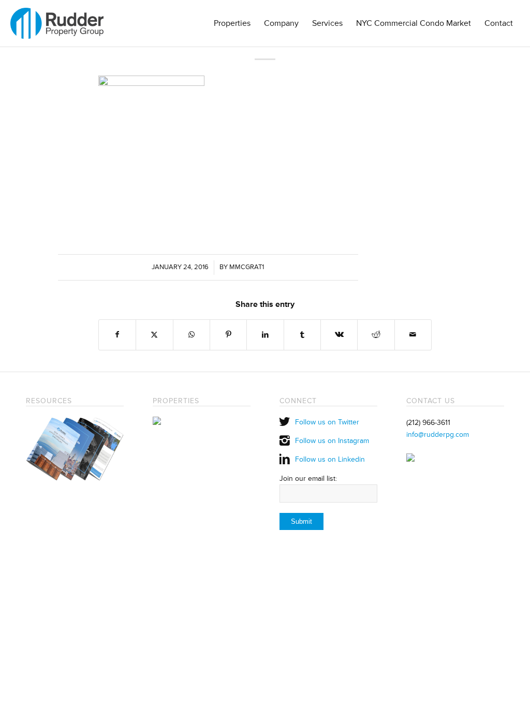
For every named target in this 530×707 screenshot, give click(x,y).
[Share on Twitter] (154, 334)
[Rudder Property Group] (57, 23)
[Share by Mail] (413, 334)
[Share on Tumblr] (302, 334)
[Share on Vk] (339, 334)
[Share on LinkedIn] (265, 334)
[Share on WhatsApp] (191, 334)
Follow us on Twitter (327, 422)
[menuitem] (232, 23)
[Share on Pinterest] (228, 334)
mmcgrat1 (246, 267)
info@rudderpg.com (437, 434)
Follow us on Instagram (332, 440)
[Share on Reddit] (376, 334)
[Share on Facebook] (117, 334)
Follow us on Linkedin (330, 459)
